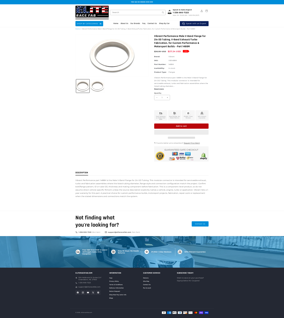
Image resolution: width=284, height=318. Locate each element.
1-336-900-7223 (84, 283)
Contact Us (200, 224)
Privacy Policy (114, 281)
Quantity (157, 93)
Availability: (159, 68)
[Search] (163, 12)
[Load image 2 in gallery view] (97, 86)
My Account (147, 288)
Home (77, 29)
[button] (181, 132)
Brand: (157, 57)
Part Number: (160, 64)
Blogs (111, 298)
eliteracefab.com (86, 312)
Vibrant (172, 57)
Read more (159, 89)
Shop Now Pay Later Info (117, 295)
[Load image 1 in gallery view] (83, 86)
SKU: (156, 60)
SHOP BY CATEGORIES (87, 24)
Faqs (110, 278)
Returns (146, 278)
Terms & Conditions (116, 285)
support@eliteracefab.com (89, 287)
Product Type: (160, 72)
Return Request (114, 291)
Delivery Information (116, 288)
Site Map (146, 281)
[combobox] (137, 12)
